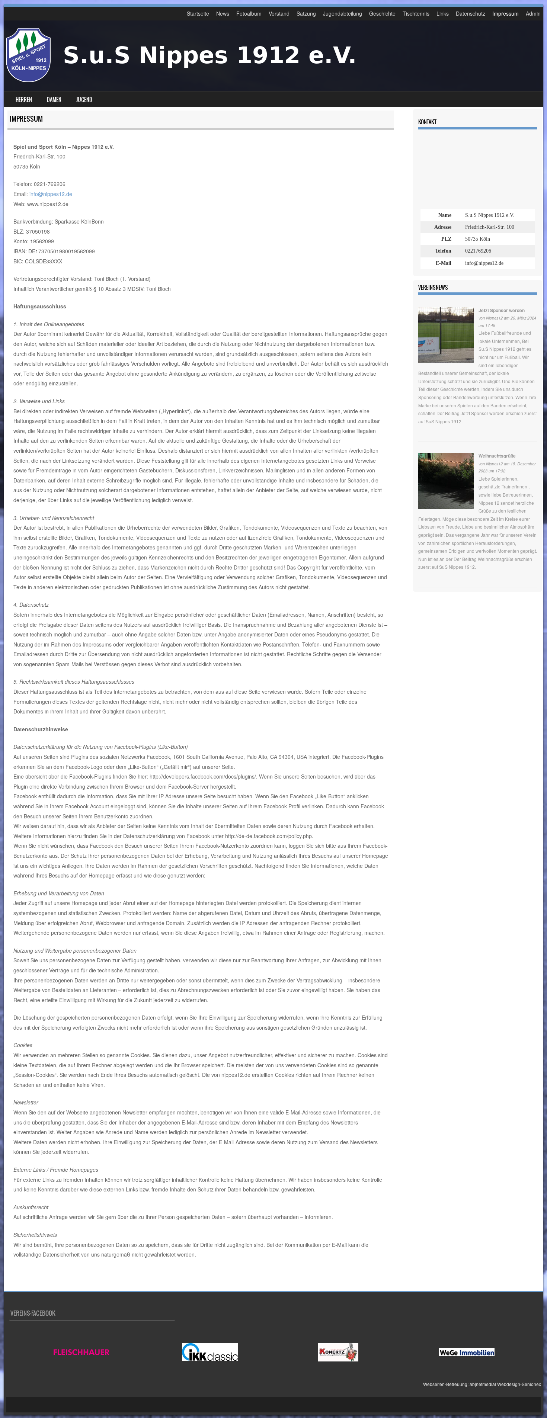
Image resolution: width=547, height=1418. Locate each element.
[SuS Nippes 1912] (192, 80)
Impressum (505, 13)
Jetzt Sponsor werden (502, 310)
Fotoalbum (249, 13)
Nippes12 (494, 318)
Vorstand (279, 13)
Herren (24, 100)
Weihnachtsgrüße (497, 455)
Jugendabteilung (342, 13)
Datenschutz (470, 13)
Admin (533, 13)
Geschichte (382, 13)
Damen (54, 100)
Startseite (198, 13)
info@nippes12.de (50, 194)
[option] (81, 1352)
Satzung (306, 13)
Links (442, 13)
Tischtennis (416, 13)
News (222, 13)
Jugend (84, 100)
